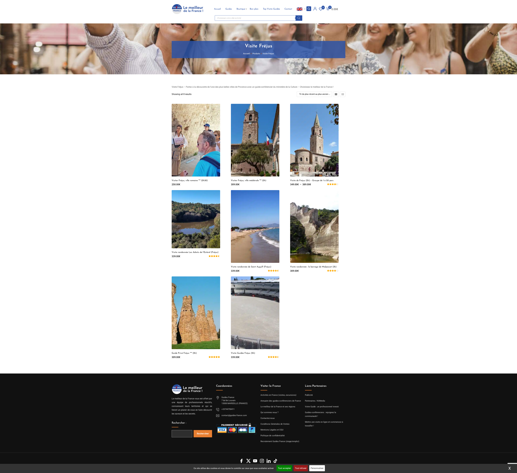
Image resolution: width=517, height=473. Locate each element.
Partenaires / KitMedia (315, 401)
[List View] (342, 94)
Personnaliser (317, 468)
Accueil (217, 9)
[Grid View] (336, 94)
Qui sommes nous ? (269, 412)
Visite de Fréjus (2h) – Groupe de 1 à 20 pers (311, 180)
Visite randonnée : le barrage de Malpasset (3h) (313, 267)
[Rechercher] (299, 18)
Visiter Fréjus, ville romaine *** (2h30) (190, 180)
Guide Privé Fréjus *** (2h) (184, 353)
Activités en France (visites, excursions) (278, 395)
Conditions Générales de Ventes (275, 424)
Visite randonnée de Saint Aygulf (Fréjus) (251, 267)
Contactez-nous (268, 418)
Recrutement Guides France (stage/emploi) (280, 441)
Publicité (309, 395)
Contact (288, 9)
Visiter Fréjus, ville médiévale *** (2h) (248, 180)
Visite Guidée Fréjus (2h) (243, 353)
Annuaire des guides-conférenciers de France (281, 401)
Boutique (241, 9)
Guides (228, 9)
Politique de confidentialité (273, 435)
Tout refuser (300, 468)
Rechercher (203, 433)
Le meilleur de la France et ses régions (278, 406)
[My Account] (315, 9)
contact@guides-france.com (234, 415)
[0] (327, 9)
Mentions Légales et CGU (272, 430)
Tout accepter (284, 468)
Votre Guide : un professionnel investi (322, 406)
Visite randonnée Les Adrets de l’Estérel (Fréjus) (195, 252)
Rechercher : (179, 423)
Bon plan (254, 9)
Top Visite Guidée (271, 9)
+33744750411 (228, 409)
